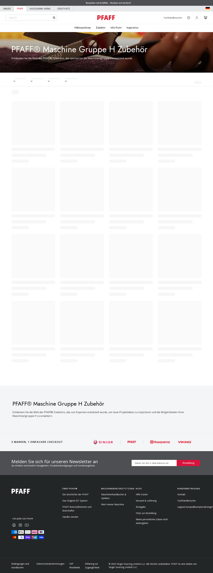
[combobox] (31, 17)
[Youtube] (26, 525)
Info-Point (116, 27)
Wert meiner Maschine (112, 504)
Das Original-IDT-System (74, 500)
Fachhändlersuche (173, 17)
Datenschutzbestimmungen (50, 563)
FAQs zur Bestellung (146, 513)
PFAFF (20, 8)
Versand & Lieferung (146, 500)
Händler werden (70, 516)
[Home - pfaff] (106, 17)
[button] (205, 17)
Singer (7, 8)
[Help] (188, 17)
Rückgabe (141, 506)
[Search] (54, 17)
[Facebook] (14, 525)
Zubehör (101, 27)
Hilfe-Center (142, 494)
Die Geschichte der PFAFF (75, 494)
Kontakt (181, 494)
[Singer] (103, 442)
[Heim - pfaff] (21, 491)
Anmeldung (188, 463)
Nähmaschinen (83, 27)
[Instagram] (20, 525)
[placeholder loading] (22, 79)
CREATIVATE (63, 8)
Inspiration (132, 27)
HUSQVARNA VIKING (40, 8)
